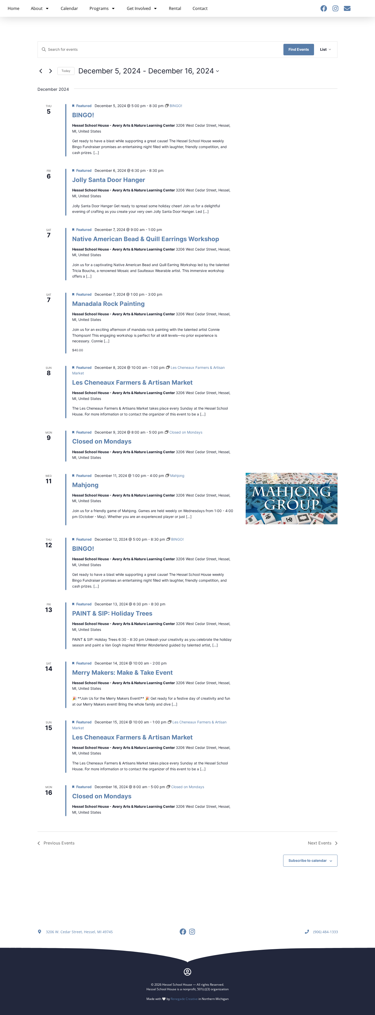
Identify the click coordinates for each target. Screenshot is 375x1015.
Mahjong (85, 485)
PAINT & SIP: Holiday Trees (112, 613)
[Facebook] (323, 8)
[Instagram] (335, 8)
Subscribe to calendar (308, 860)
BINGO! (83, 115)
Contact (200, 8)
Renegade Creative (184, 999)
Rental (175, 8)
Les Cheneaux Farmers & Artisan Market (132, 382)
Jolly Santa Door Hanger (108, 180)
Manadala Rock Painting (108, 303)
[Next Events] (50, 71)
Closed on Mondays (101, 441)
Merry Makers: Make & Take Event (122, 672)
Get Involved (139, 8)
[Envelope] (347, 8)
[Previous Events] (41, 71)
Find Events (299, 49)
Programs (99, 8)
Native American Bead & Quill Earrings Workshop (145, 239)
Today (65, 71)
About (37, 8)
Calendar (69, 8)
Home (13, 8)
